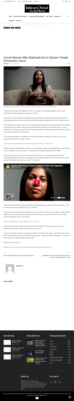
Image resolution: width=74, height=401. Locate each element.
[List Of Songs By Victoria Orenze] (30, 352)
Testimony (17, 27)
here (20, 242)
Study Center (49, 16)
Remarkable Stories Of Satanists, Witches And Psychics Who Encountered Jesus (56, 256)
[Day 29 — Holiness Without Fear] (7, 342)
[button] (68, 16)
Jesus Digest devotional (20, 16)
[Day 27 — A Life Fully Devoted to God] (7, 356)
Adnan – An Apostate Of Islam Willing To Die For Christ (21, 221)
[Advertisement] (37, 42)
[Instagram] (66, 1)
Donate (35, 1)
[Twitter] (69, 1)
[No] (72, 396)
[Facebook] (63, 1)
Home (10, 16)
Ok (37, 398)
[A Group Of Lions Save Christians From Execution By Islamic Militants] (30, 359)
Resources (57, 16)
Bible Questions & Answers (36, 16)
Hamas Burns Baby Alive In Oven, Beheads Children (19, 255)
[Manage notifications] (69, 397)
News (19, 1)
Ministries (11, 20)
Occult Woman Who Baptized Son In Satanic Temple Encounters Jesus (36, 59)
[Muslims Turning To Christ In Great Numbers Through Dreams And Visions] (30, 342)
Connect (18, 20)
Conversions (11, 25)
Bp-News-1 (6, 63)
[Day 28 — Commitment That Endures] (7, 349)
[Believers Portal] (37, 8)
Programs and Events (27, 1)
